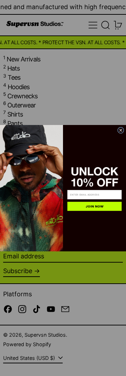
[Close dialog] (121, 130)
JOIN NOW (94, 206)
